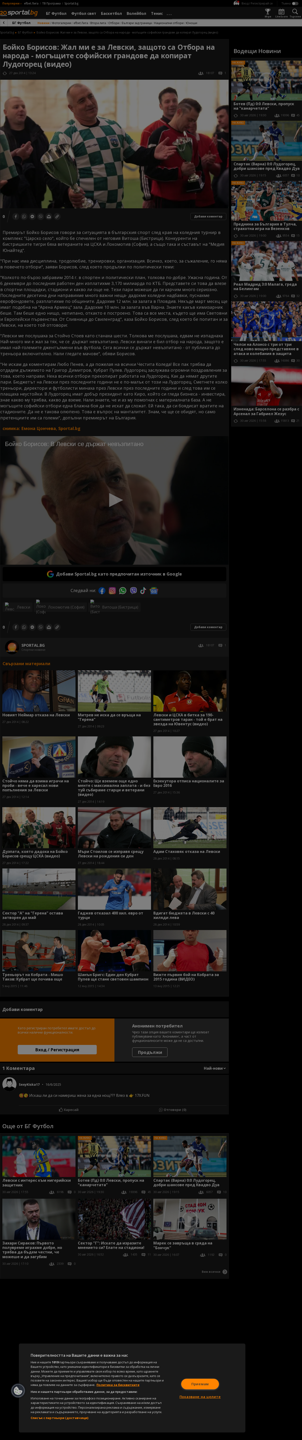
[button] (18, 1390)
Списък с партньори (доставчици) (59, 1418)
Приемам (200, 1384)
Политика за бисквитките (117, 1385)
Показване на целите (200, 1396)
